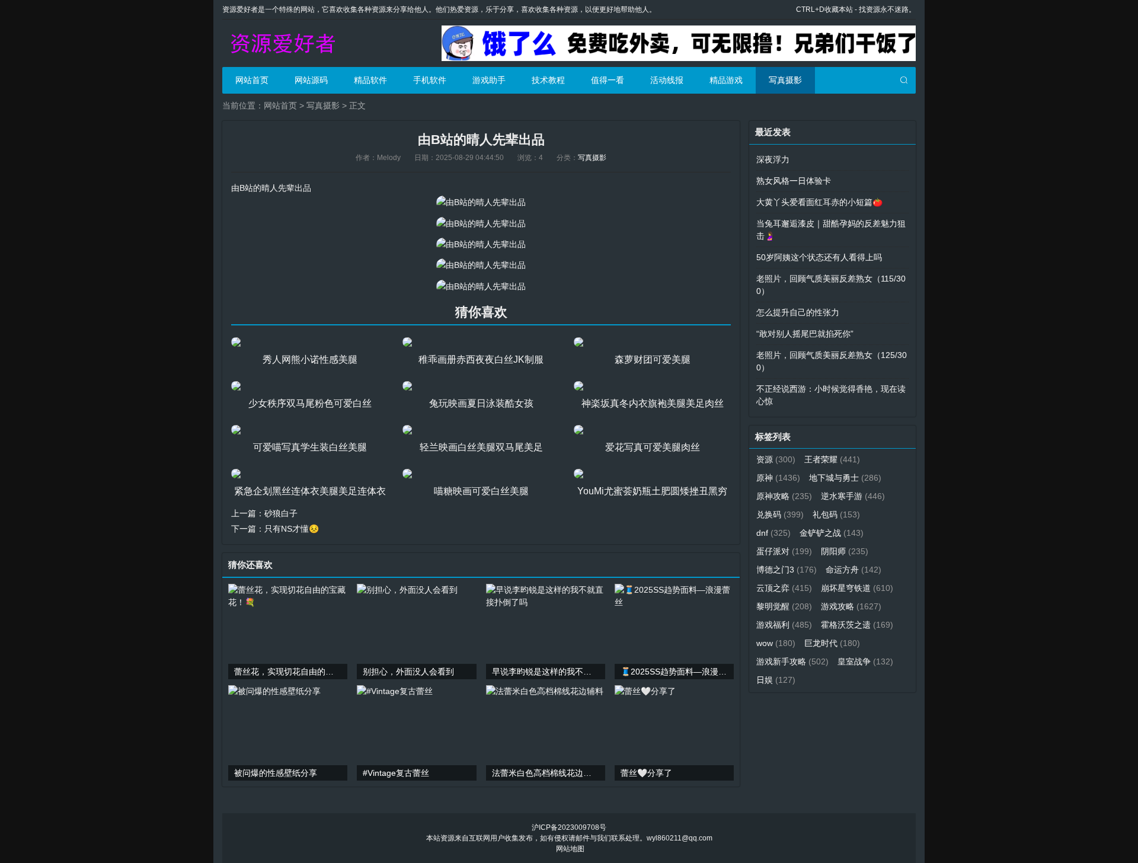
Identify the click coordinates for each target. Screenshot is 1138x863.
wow (775, 643)
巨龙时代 (832, 643)
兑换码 (780, 514)
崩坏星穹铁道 (857, 588)
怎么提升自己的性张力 (797, 312)
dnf (773, 533)
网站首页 (251, 80)
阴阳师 (844, 551)
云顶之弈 (784, 588)
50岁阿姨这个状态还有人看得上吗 (819, 257)
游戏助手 (489, 80)
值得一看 (607, 80)
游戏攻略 (851, 606)
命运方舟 (853, 569)
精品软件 (370, 80)
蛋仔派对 (784, 551)
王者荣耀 (832, 459)
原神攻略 (784, 496)
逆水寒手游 (853, 496)
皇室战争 (865, 661)
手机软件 (429, 80)
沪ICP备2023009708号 (569, 827)
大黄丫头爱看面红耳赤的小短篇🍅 (819, 202)
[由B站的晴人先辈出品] (481, 202)
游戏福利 (784, 624)
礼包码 (836, 514)
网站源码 (311, 80)
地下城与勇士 (845, 477)
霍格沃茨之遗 (857, 624)
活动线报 (666, 80)
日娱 (775, 680)
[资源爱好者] (281, 43)
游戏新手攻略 (792, 661)
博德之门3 (786, 569)
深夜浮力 (772, 159)
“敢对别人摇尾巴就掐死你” (804, 333)
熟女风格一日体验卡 (793, 181)
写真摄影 (785, 80)
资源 (775, 459)
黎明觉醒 (784, 606)
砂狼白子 (281, 513)
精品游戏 (726, 80)
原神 (778, 477)
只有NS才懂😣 (291, 528)
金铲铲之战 (832, 533)
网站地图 (570, 849)
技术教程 (548, 80)
